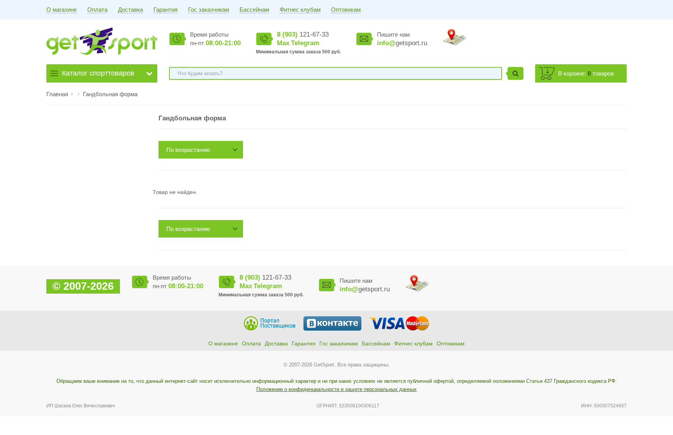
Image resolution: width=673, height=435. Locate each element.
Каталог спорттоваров (98, 73)
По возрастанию (188, 149)
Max (283, 43)
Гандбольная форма (110, 94)
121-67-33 (303, 34)
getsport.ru (402, 43)
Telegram (305, 43)
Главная (57, 94)
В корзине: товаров (586, 73)
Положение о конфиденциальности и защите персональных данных (336, 389)
